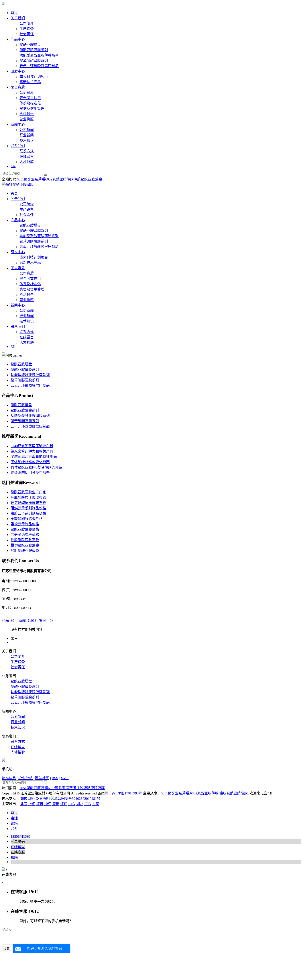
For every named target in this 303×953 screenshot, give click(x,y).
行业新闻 (27, 135)
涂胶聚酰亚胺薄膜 (88, 179)
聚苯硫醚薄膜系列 (34, 61)
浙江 (47, 804)
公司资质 (27, 92)
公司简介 (27, 23)
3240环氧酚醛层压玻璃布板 (32, 446)
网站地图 (42, 778)
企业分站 (25, 778)
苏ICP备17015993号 (127, 793)
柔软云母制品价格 (25, 524)
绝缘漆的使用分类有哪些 (30, 473)
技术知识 (27, 140)
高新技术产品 (30, 82)
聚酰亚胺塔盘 (30, 45)
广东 (87, 804)
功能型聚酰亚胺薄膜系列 (39, 55)
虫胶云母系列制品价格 (28, 513)
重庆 (95, 804)
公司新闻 (27, 130)
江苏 (39, 804)
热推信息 (9, 778)
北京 (24, 804)
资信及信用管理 (32, 108)
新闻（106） (28, 620)
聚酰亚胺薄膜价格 (25, 529)
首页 (14, 13)
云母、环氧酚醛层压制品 (39, 66)
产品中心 (18, 39)
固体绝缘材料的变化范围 (30, 462)
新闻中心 (18, 124)
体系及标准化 (30, 103)
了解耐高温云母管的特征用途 (34, 457)
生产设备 (27, 29)
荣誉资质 (18, 87)
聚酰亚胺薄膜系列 (34, 50)
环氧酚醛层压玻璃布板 (28, 503)
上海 (31, 804)
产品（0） (10, 620)
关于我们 (18, 18)
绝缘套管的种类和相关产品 (32, 451)
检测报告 (27, 114)
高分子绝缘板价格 (25, 535)
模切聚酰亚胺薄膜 (25, 545)
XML (65, 778)
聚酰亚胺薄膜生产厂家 (28, 492)
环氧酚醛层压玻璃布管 (28, 497)
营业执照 (27, 119)
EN (13, 166)
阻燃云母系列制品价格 (28, 508)
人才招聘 (27, 162)
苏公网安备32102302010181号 (77, 798)
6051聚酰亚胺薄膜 (31, 179)
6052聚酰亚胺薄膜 (59, 179)
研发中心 (18, 71)
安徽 (55, 804)
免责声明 (42, 798)
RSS (55, 778)
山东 (71, 804)
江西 (63, 804)
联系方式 (27, 151)
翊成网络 (27, 798)
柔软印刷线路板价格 (27, 519)
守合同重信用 (30, 98)
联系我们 (18, 146)
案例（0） (47, 620)
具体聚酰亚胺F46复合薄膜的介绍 (36, 467)
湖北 (79, 804)
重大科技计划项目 (34, 76)
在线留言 (27, 156)
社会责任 (27, 34)
